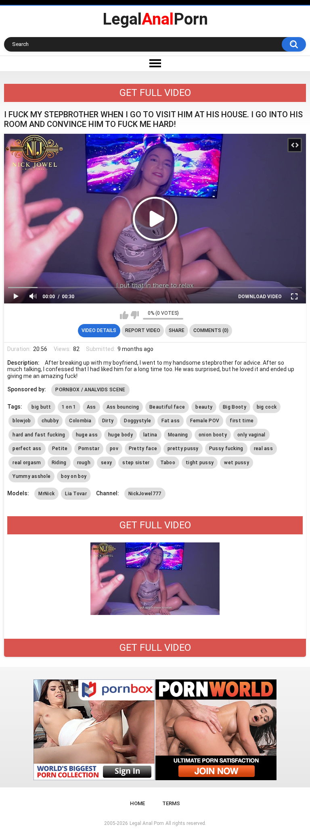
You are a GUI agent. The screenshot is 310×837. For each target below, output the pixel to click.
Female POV (204, 421)
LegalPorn (155, 19)
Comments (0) (210, 330)
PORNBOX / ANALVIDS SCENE (90, 390)
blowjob (22, 421)
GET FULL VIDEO (155, 92)
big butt (41, 407)
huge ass (87, 435)
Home (137, 803)
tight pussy (200, 462)
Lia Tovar (76, 493)
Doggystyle (137, 421)
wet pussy (236, 462)
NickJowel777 (144, 493)
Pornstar (88, 448)
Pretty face (143, 448)
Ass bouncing (123, 407)
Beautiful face (167, 407)
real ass (263, 448)
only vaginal (251, 435)
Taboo (168, 462)
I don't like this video (134, 315)
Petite (60, 448)
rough (84, 462)
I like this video (124, 315)
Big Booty (234, 407)
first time (241, 421)
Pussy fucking (226, 448)
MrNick (46, 493)
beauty (203, 407)
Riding (59, 462)
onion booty (213, 435)
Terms (171, 803)
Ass (91, 407)
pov (114, 448)
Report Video (142, 330)
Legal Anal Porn (147, 823)
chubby (50, 421)
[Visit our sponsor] (94, 729)
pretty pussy (183, 448)
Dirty (108, 421)
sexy (106, 462)
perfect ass (27, 448)
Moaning (178, 435)
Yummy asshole (31, 476)
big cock (266, 407)
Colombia (80, 421)
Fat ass (170, 421)
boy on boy (73, 476)
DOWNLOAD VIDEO (260, 296)
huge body (120, 435)
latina (150, 435)
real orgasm (27, 462)
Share (176, 330)
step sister (135, 462)
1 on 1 (69, 407)
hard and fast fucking (39, 435)
